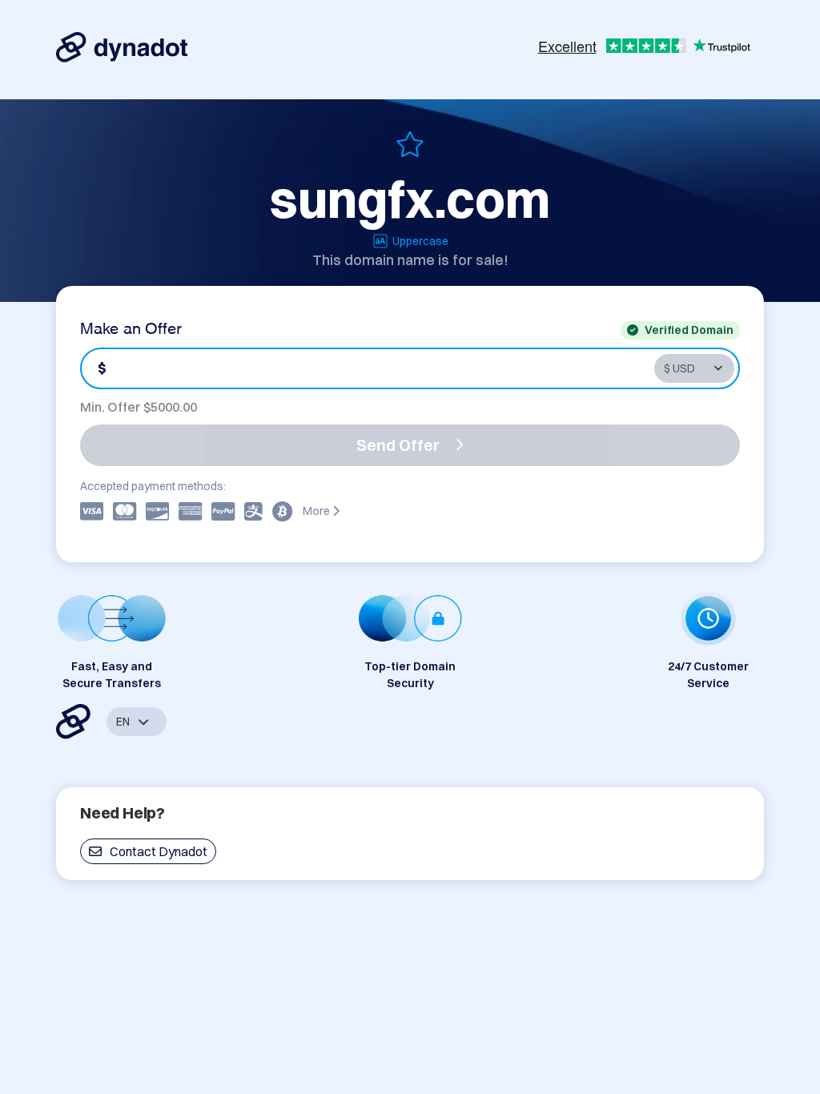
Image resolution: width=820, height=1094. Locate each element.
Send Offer (398, 445)
